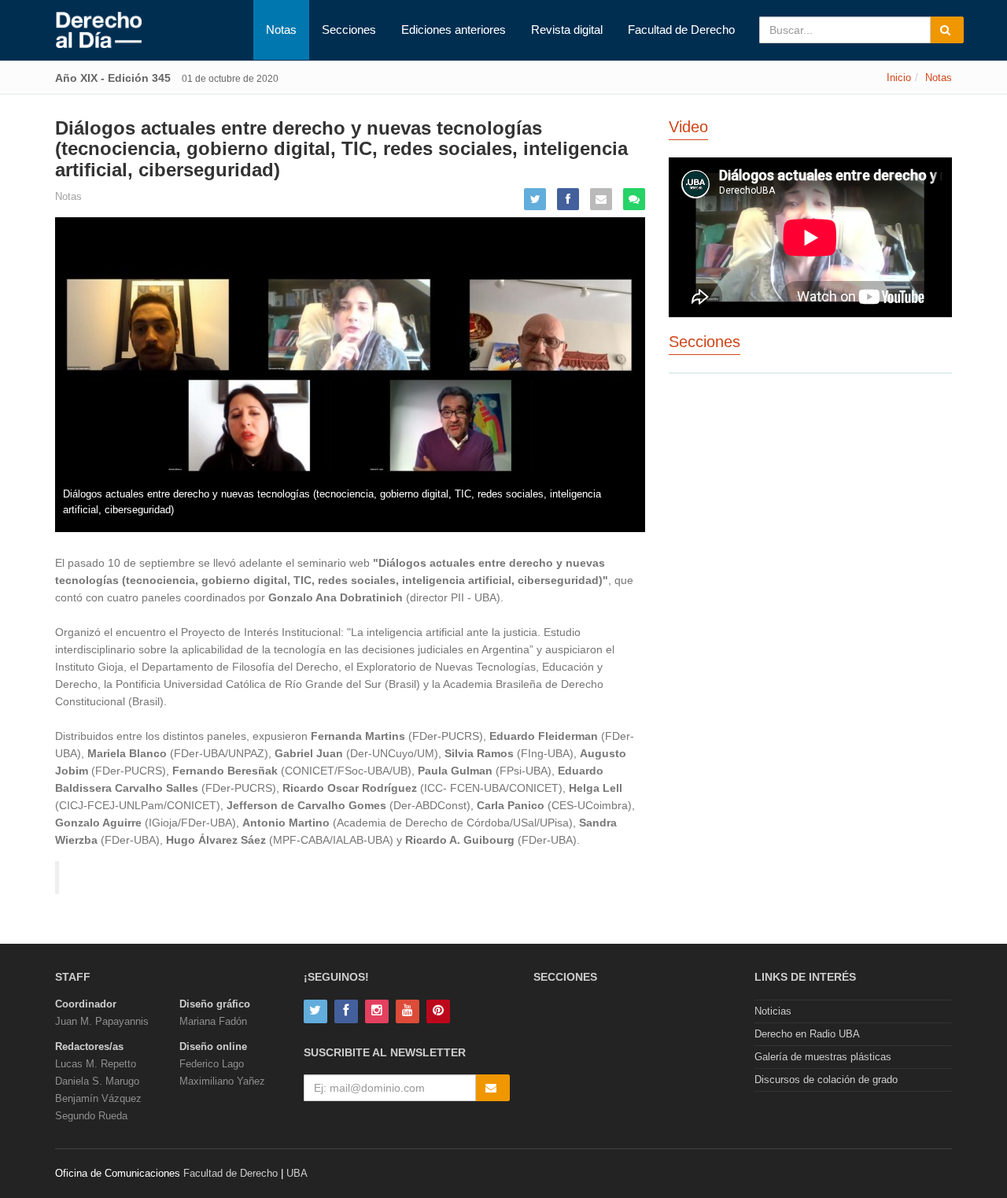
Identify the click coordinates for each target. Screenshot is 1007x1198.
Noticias (772, 1011)
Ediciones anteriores (453, 29)
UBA (297, 1173)
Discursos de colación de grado (826, 1079)
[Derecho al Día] (98, 30)
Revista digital (567, 29)
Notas (281, 29)
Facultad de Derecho (681, 29)
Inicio (899, 77)
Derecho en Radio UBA (807, 1034)
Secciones (349, 29)
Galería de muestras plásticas (822, 1057)
